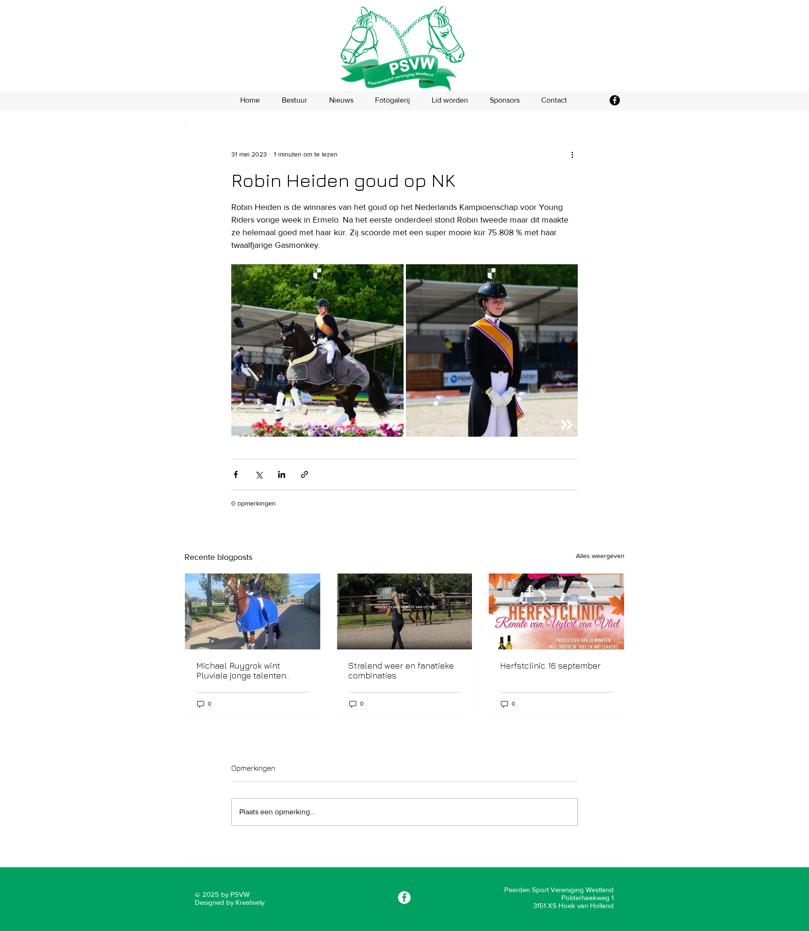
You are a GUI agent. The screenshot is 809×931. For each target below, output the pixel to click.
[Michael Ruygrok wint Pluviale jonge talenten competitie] (252, 611)
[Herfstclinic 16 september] (556, 611)
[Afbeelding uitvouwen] (317, 350)
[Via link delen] (304, 474)
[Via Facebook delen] (235, 474)
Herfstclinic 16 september (550, 665)
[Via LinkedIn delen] (281, 474)
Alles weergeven (600, 555)
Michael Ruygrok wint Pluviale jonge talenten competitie (241, 670)
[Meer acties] (572, 154)
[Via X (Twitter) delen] (258, 474)
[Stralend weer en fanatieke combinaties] (404, 611)
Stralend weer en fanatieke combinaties (401, 670)
